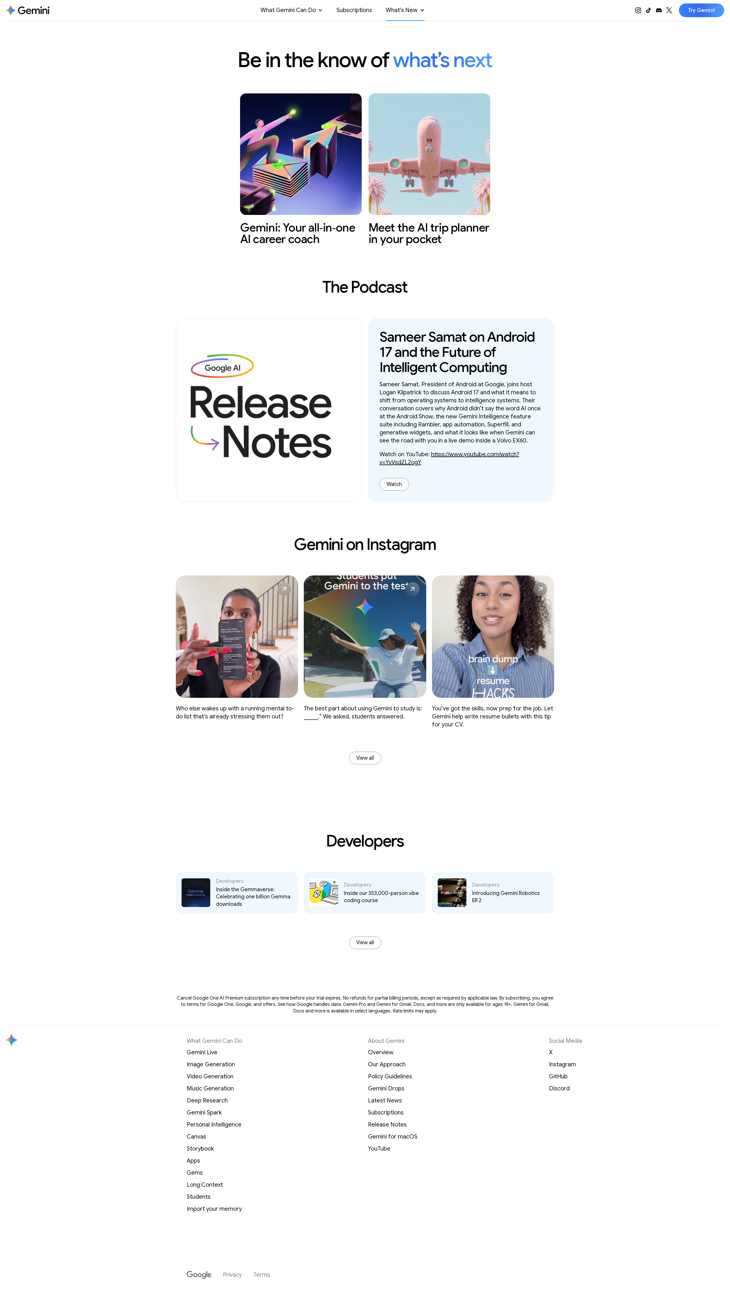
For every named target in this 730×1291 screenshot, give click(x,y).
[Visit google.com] (199, 1275)
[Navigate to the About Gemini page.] (27, 10)
